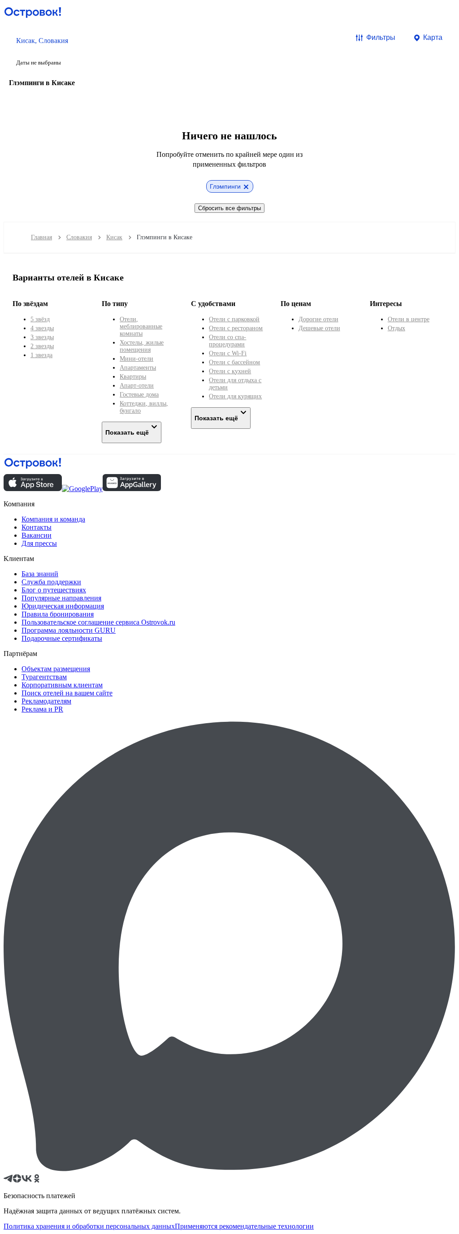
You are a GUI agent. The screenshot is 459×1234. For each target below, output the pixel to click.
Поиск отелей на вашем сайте (67, 693)
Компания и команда (53, 519)
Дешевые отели (319, 328)
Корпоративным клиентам (62, 685)
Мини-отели (136, 358)
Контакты (37, 527)
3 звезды (42, 337)
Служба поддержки (51, 582)
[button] (42, 50)
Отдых (396, 328)
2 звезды (42, 346)
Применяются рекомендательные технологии (244, 1226)
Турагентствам (44, 677)
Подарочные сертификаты (62, 638)
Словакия (79, 237)
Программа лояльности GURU (69, 630)
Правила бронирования (58, 614)
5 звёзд (40, 319)
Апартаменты (138, 367)
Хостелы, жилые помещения (142, 346)
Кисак (114, 237)
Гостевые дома (139, 394)
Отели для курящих (235, 396)
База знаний (40, 574)
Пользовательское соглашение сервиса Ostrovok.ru (98, 622)
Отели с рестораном (236, 328)
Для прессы (39, 543)
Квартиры (133, 376)
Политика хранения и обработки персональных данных (89, 1226)
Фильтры (380, 37)
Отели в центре (408, 319)
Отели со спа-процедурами (227, 341)
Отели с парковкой (234, 319)
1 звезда (41, 355)
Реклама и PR (42, 709)
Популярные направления (61, 598)
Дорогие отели (318, 319)
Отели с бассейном (234, 362)
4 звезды (42, 328)
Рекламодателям (46, 701)
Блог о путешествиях (54, 590)
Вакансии (37, 535)
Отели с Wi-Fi (228, 353)
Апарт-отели (137, 385)
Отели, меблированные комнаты (141, 326)
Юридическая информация (63, 606)
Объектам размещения (56, 669)
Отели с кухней (230, 371)
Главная (41, 237)
